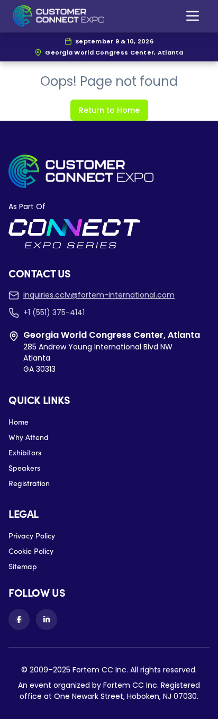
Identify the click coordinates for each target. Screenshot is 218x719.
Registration (29, 483)
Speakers (24, 468)
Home (18, 422)
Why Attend (28, 437)
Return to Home (109, 110)
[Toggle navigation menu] (192, 16)
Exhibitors (24, 452)
